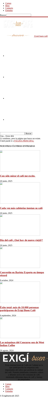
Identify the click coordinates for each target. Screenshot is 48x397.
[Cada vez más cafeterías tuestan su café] (20, 203)
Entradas (9, 10)
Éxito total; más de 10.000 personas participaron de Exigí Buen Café (19, 309)
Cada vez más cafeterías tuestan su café (21, 208)
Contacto (9, 8)
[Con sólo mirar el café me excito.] (20, 171)
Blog (7, 6)
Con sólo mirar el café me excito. (17, 175)
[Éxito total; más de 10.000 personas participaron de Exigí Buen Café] (20, 302)
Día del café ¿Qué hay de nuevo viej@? (21, 240)
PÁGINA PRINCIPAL (24, 141)
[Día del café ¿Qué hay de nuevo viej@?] (20, 235)
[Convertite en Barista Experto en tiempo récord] (20, 267)
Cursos (8, 3)
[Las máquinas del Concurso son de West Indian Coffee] (20, 337)
